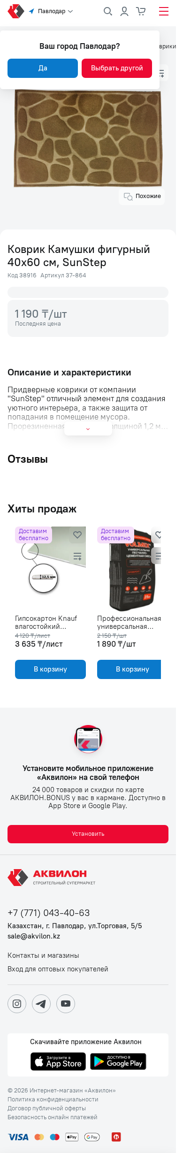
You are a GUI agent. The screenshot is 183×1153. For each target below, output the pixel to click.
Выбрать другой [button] (117, 68)
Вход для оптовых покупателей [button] (58, 969)
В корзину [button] (48, 669)
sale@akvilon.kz (34, 936)
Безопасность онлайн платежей (53, 1117)
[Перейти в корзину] (141, 11)
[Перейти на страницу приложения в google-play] (118, 1062)
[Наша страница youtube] (65, 1003)
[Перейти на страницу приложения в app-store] (58, 1062)
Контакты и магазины (43, 956)
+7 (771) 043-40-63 (49, 913)
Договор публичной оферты (47, 1108)
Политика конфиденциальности (53, 1099)
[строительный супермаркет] (16, 11)
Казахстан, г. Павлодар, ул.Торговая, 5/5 (75, 926)
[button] (160, 72)
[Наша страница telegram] (41, 1003)
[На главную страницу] (53, 877)
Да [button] (42, 68)
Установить (88, 833)
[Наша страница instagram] (17, 1003)
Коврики (164, 46)
